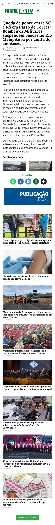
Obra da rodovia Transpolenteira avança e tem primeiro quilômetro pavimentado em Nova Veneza (27, 315)
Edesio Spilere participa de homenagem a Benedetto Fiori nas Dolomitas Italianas (27, 241)
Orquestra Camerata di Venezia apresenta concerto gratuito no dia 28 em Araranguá (27, 388)
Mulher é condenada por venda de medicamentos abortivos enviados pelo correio (25, 502)
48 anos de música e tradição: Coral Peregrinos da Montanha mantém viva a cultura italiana (26, 464)
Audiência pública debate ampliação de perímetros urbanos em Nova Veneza (25, 352)
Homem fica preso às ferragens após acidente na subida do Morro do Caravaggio (24, 425)
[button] (38, 11)
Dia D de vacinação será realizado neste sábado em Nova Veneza (26, 277)
